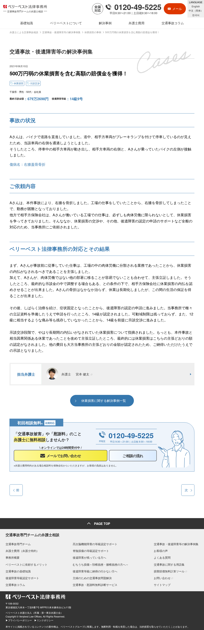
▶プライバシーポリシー (19, 620)
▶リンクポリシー (43, 620)
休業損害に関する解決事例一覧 (103, 400)
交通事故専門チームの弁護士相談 (32, 534)
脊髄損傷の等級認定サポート (91, 551)
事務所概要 (13, 557)
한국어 (195, 15)
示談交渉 (35, 83)
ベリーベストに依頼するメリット (26, 564)
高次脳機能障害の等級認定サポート (95, 544)
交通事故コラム (15, 585)
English (196, 6)
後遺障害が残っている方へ (89, 557)
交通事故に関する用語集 (169, 564)
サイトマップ (162, 585)
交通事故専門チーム (18, 544)
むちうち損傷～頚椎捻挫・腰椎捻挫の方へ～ (100, 564)
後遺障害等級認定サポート (22, 578)
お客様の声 (161, 551)
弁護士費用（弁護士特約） (22, 551)
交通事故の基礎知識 (18, 571)
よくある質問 (162, 557)
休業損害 (18, 83)
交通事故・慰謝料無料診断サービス (95, 585)
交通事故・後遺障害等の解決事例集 (176, 544)
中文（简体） (196, 10)
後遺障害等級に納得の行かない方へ (95, 571)
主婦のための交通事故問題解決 (92, 578)
